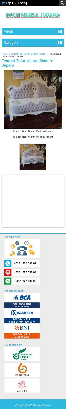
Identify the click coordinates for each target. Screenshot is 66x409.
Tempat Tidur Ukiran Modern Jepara (28, 54)
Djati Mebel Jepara (42, 405)
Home (5, 54)
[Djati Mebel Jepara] (33, 22)
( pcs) (16, 3)
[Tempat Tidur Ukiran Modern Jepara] (33, 127)
